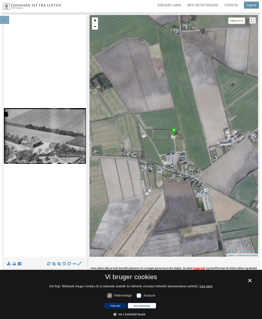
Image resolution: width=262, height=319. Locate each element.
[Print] (15, 264)
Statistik (231, 5)
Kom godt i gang (169, 5)
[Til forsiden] (30, 5)
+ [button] (95, 20)
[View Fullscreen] (253, 20)
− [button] (95, 26)
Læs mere (206, 286)
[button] (131, 314)
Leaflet (230, 255)
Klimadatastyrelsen (247, 255)
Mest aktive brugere (202, 5)
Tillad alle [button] (115, 306)
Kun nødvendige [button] (142, 306)
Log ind (251, 5)
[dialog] (131, 294)
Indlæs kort (235, 20)
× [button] (249, 282)
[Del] (20, 264)
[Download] (9, 264)
